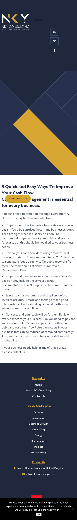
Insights (38, 446)
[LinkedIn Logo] (54, 32)
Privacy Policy (39, 452)
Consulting (38, 429)
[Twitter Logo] (54, 41)
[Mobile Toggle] (38, 20)
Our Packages (38, 441)
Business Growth (38, 423)
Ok (38, 514)
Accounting (38, 418)
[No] (72, 509)
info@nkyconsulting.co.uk (41, 474)
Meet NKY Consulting (38, 390)
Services (38, 412)
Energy (39, 435)
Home (38, 384)
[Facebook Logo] (54, 50)
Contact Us (18, 199)
